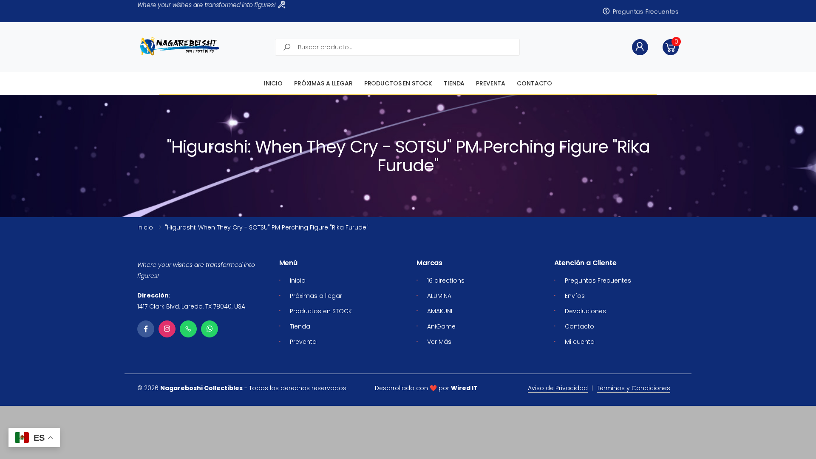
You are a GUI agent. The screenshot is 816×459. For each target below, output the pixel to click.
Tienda (454, 83)
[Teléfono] (188, 328)
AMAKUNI (439, 311)
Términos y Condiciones (633, 388)
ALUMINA (439, 296)
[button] (671, 47)
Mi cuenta (580, 341)
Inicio (273, 83)
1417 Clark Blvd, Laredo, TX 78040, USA (191, 306)
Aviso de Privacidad (558, 388)
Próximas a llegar (323, 83)
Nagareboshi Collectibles (201, 388)
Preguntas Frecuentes (645, 11)
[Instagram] (167, 328)
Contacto (534, 83)
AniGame (441, 326)
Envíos (575, 296)
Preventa (490, 83)
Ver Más (439, 341)
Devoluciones (585, 311)
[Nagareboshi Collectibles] (179, 46)
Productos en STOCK (398, 83)
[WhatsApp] (209, 328)
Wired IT (464, 388)
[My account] (640, 47)
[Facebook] (145, 328)
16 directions (446, 280)
